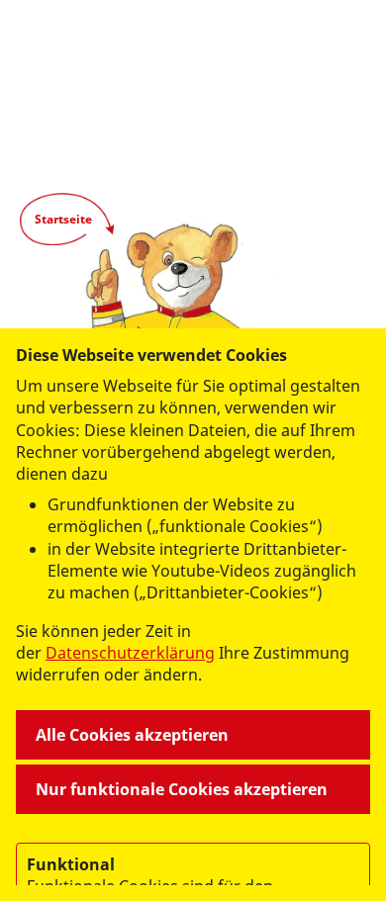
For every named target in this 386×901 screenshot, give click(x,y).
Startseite (63, 219)
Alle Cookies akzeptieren (132, 735)
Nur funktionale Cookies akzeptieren (182, 789)
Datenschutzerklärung (130, 653)
